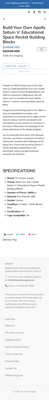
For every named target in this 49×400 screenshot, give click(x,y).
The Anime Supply (28, 391)
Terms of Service (14, 354)
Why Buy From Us (14, 332)
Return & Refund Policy (17, 346)
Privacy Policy (12, 361)
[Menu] (44, 12)
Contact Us (10, 368)
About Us (10, 325)
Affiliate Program (14, 375)
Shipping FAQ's (13, 339)
